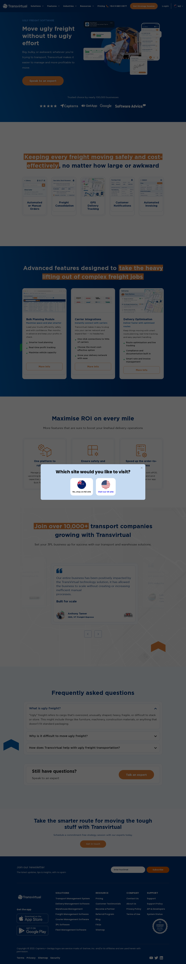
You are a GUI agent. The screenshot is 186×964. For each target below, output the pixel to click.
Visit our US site (105, 491)
